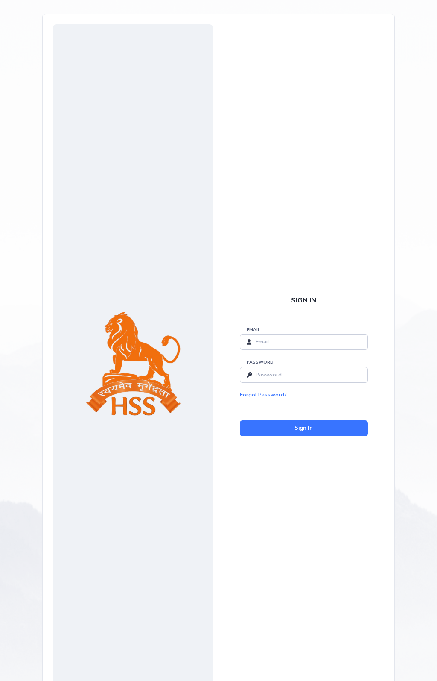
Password (260, 362)
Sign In (303, 428)
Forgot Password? (263, 395)
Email (253, 329)
